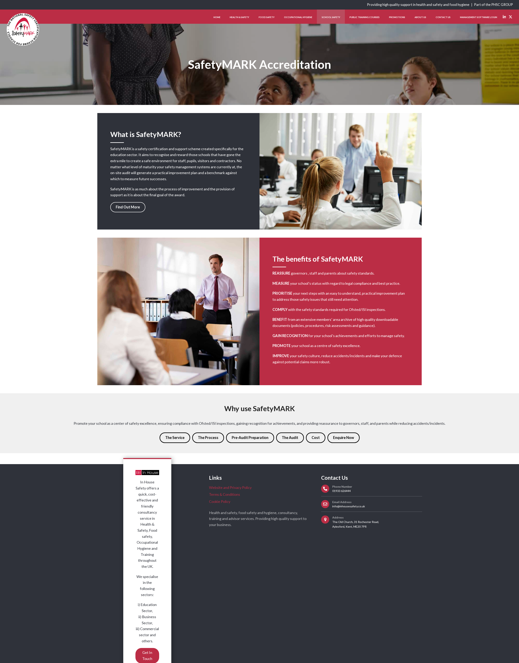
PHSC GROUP (502, 5)
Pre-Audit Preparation (250, 437)
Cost (316, 437)
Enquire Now (343, 437)
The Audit (290, 437)
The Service (174, 437)
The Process (208, 437)
